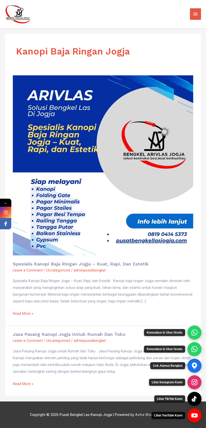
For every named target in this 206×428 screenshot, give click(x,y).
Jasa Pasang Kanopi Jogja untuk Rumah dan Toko (69, 334)
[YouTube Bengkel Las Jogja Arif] (194, 415)
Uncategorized (58, 270)
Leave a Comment (28, 270)
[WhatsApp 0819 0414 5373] (194, 333)
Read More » (23, 313)
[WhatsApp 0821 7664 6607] (194, 349)
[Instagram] (5, 212)
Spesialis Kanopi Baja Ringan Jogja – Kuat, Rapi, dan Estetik (81, 263)
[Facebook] (5, 223)
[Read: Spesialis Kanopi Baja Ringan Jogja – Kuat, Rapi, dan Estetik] (103, 165)
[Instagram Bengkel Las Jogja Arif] (194, 382)
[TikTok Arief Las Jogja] (194, 399)
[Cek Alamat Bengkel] (194, 366)
